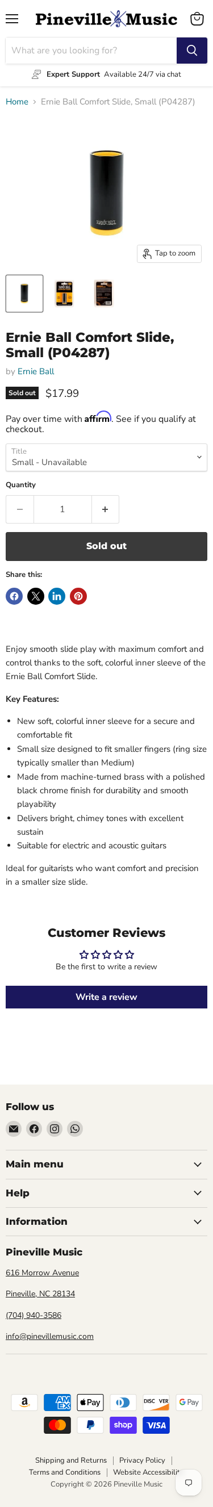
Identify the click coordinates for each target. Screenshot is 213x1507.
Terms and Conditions (65, 1472)
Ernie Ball (36, 371)
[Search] (192, 50)
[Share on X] (35, 596)
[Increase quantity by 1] (106, 509)
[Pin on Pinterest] (78, 596)
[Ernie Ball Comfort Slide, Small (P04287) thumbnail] (24, 293)
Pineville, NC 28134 (40, 1293)
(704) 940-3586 (33, 1315)
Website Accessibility (148, 1472)
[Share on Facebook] (14, 596)
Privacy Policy (142, 1460)
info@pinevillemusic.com (50, 1336)
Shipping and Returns (71, 1460)
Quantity (21, 485)
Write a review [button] (106, 997)
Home (17, 102)
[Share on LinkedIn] (56, 596)
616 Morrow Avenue (42, 1272)
